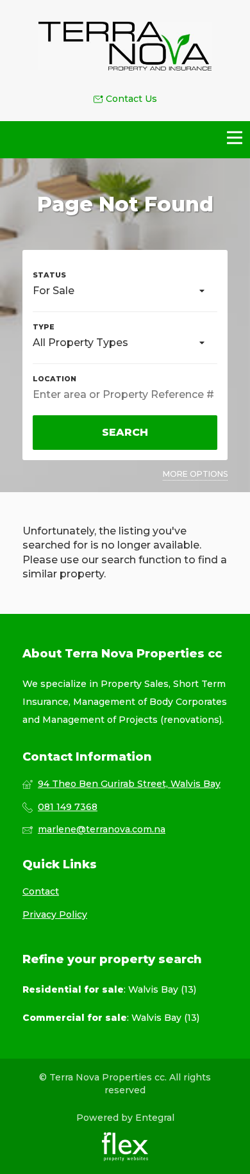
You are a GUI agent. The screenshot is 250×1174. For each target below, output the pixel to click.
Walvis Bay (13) (162, 989)
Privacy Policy (54, 914)
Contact (40, 891)
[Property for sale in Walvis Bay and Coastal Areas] (125, 46)
